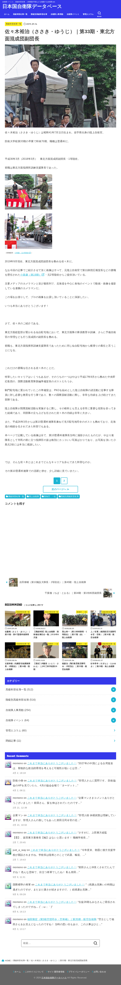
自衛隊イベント (73, 14)
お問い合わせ (100, 972)
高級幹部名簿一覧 (20, 14)
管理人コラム (88, 14)
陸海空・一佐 (50, 496)
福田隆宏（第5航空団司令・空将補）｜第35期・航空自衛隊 (61, 919)
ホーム (6, 14)
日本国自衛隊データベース (32, 6)
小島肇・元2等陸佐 (22, 253)
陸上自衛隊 (34, 496)
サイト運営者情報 (56, 972)
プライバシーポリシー (79, 972)
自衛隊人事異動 (57, 14)
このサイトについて (34, 972)
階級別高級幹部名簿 (39, 14)
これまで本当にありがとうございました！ (51, 763)
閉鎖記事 (13, 740)
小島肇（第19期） (30, 274)
